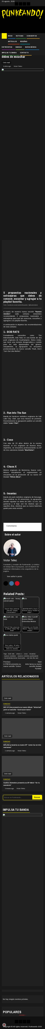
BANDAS (19, 47)
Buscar (37, 797)
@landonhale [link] (33, 305)
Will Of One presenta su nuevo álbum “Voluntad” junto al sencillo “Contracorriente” (22, 708)
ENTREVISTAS (7, 47)
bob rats (11, 654)
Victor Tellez (18, 66)
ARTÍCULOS (12, 41)
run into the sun (32, 658)
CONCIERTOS (32, 36)
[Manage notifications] (4, 1025)
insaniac (32, 654)
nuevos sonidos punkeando (28, 656)
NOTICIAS (19, 36)
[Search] (41, 36)
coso (26, 654)
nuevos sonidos (10, 656)
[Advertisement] (22, 25)
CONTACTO (24, 53)
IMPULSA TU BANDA (9, 53)
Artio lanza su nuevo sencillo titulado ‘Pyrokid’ (33, 665)
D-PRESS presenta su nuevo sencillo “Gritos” (12, 664)
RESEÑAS (23, 41)
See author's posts (14, 576)
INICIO (10, 36)
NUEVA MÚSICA (30, 47)
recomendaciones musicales (14, 658)
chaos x (19, 654)
